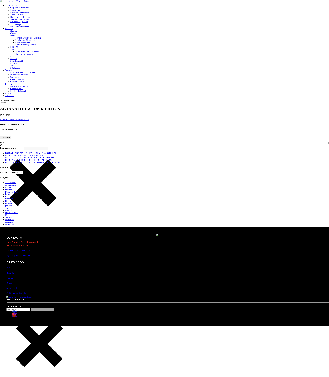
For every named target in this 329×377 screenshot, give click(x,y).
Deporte (13, 35)
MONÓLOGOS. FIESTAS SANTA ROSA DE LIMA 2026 (30, 158)
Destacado (9, 194)
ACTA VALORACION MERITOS (14, 119)
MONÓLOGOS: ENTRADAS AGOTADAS (24, 155)
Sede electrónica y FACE (20, 19)
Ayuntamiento (11, 5)
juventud (8, 206)
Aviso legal (11, 288)
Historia (13, 31)
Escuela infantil (16, 61)
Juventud (14, 49)
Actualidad (9, 95)
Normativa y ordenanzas (20, 17)
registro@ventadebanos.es (18, 255)
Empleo (13, 63)
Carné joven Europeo (24, 54)
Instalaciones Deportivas (25, 40)
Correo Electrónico (8, 130)
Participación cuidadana (20, 26)
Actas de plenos (16, 15)
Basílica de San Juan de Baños (22, 72)
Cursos (8, 93)
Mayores (13, 56)
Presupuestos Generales (19, 12)
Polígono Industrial (18, 91)
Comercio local (16, 89)
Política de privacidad (16, 293)
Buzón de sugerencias (19, 22)
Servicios (14, 65)
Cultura (13, 33)
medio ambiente (11, 213)
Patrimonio (14, 77)
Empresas (9, 84)
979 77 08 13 (27, 250)
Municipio (9, 28)
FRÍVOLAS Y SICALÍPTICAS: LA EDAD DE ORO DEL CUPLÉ (33, 162)
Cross (9, 282)
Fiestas (8, 201)
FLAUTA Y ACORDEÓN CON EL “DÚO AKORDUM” (29, 160)
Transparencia (16, 24)
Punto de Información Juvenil (27, 52)
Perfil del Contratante (19, 86)
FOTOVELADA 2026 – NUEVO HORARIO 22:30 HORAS (30, 153)
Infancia (13, 59)
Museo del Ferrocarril (19, 75)
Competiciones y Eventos (25, 45)
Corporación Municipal (19, 8)
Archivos (3, 172)
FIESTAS (14, 47)
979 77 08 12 (15, 250)
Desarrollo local (11, 192)
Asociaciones (10, 183)
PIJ (8, 267)
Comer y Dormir (17, 82)
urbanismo (9, 219)
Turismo (8, 70)
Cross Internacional (23, 42)
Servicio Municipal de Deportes (28, 38)
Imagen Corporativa (18, 10)
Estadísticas (15, 68)
